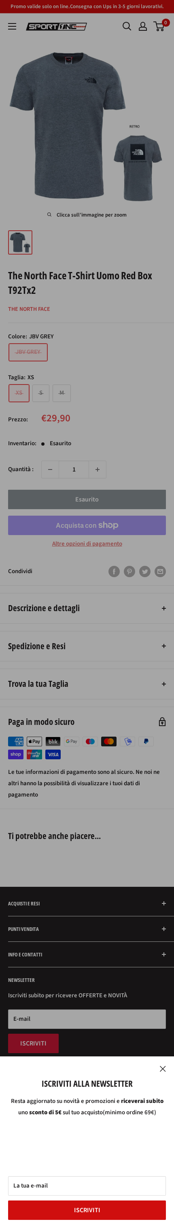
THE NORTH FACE (29, 309)
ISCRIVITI (87, 1210)
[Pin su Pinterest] (129, 571)
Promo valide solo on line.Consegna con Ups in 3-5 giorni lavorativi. (87, 6)
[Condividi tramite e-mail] (160, 571)
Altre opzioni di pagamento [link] (87, 544)
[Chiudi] (163, 1068)
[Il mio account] (143, 26)
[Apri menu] (12, 26)
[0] (159, 26)
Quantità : (21, 469)
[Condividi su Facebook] (114, 571)
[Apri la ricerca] (127, 26)
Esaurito (87, 499)
